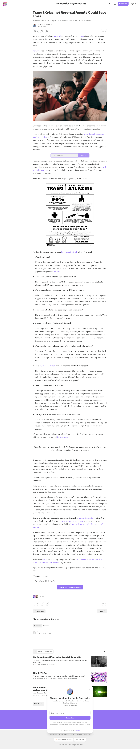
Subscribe (123, 4)
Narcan (81, 36)
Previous (40, 611)
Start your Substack (65, 739)
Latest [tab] (40, 651)
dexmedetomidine (86, 518)
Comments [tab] (37, 626)
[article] (70, 662)
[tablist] (41, 626)
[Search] (110, 4)
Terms (79, 734)
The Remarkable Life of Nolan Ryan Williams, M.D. (57, 657)
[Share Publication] (115, 4)
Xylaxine (36, 50)
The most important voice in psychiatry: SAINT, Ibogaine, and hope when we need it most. (60, 661)
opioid (56, 271)
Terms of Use (80, 722)
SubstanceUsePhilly (69, 252)
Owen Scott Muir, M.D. (45, 24)
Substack (60, 745)
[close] (89, 689)
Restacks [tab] (46, 626)
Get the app (80, 739)
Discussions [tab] (48, 651)
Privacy (73, 734)
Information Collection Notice (69, 725)
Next (101, 611)
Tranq (90, 178)
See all (36, 704)
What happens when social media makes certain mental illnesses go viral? (59, 676)
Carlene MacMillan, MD (69, 678)
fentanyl (57, 36)
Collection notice (87, 734)
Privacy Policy (85, 725)
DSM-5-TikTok (40, 673)
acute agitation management (71, 521)
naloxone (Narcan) (47, 365)
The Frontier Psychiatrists (50, 678)
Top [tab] (35, 651)
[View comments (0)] (42, 31)
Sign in (133, 4)
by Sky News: (63, 437)
